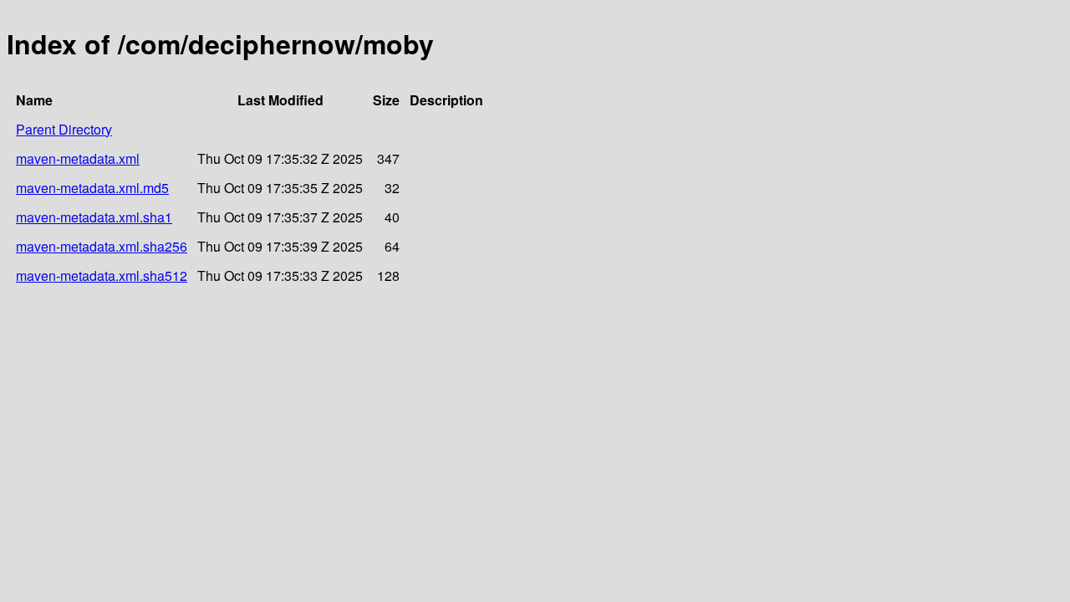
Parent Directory (64, 129)
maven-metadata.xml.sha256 (101, 246)
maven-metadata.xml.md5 (92, 187)
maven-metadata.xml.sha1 (94, 217)
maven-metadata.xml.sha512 (101, 275)
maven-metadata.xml (78, 158)
